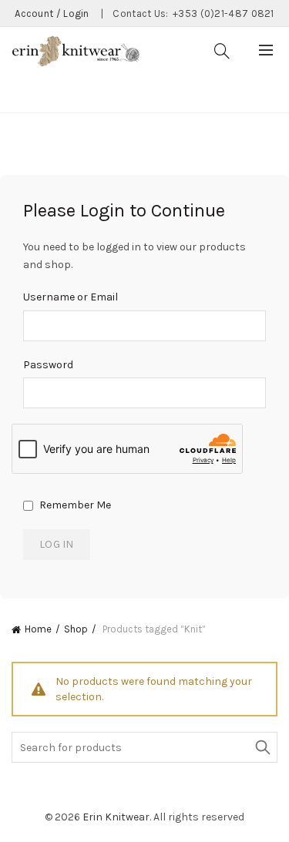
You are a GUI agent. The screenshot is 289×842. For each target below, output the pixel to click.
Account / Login (52, 13)
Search (262, 747)
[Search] (222, 50)
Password (48, 364)
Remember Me (74, 505)
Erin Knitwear (116, 817)
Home (38, 629)
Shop (76, 629)
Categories (96, 94)
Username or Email (70, 297)
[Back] (31, 92)
